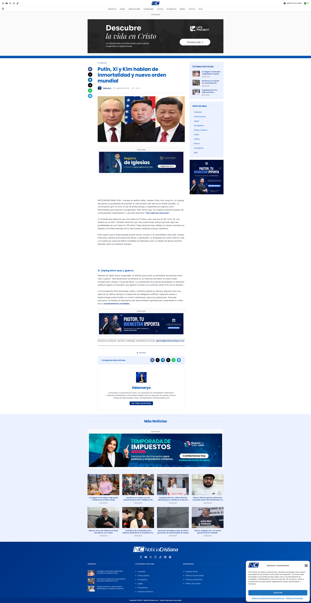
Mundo (182, 9)
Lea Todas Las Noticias (141, 403)
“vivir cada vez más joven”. (157, 213)
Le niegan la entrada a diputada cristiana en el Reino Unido (211, 73)
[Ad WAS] (141, 172)
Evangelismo (148, 9)
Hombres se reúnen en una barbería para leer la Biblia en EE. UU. (211, 84)
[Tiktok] (18, 3)
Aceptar (277, 593)
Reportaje (112, 9)
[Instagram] (14, 3)
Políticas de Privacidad (294, 598)
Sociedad (198, 112)
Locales (160, 9)
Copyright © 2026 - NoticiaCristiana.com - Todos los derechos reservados (155, 600)
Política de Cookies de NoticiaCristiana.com (268, 598)
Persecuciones (134, 9)
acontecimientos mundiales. (117, 303)
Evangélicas (171, 9)
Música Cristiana (200, 130)
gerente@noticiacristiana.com (170, 341)
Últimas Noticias (203, 66)
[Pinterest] (165, 557)
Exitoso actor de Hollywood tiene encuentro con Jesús (103, 531)
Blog (201, 9)
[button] (306, 565)
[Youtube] (7, 3)
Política (192, 9)
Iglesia (122, 9)
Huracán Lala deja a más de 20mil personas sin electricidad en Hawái (173, 531)
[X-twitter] (10, 3)
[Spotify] (170, 557)
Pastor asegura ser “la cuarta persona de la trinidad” (207, 531)
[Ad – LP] (155, 52)
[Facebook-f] (3, 3)
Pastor (196, 134)
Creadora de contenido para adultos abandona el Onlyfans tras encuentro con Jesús (138, 532)
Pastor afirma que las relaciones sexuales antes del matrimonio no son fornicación (208, 499)
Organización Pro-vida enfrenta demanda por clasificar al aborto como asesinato (173, 499)
